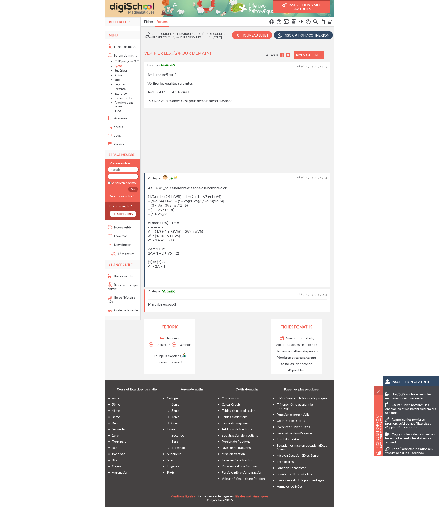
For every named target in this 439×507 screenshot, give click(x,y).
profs (171, 472)
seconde (118, 429)
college (172, 398)
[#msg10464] (299, 178)
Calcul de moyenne (235, 423)
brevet (117, 423)
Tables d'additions (235, 417)
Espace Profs (123, 98)
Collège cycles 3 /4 (127, 61)
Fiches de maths (125, 47)
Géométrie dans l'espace (294, 433)
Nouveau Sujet (254, 35)
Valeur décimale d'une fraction (243, 478)
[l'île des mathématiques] (219, 8)
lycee (171, 429)
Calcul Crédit (231, 404)
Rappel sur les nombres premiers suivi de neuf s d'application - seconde (408, 423)
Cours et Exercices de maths (137, 389)
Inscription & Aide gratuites (304, 7)
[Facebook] (282, 55)
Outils (118, 127)
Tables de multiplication (238, 410)
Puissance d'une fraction (239, 466)
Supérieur (121, 70)
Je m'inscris (123, 214)
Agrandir (184, 345)
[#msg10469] (299, 294)
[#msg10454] (299, 67)
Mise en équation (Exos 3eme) (298, 455)
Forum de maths (125, 55)
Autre (118, 75)
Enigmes (120, 84)
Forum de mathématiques (174, 33)
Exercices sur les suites (293, 427)
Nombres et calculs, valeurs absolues (173, 37)
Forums (162, 21)
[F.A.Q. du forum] (279, 22)
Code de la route (125, 310)
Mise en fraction (233, 454)
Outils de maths (247, 389)
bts (114, 460)
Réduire (161, 345)
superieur (174, 454)
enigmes (173, 466)
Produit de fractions (236, 441)
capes (116, 466)
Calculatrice (230, 398)
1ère (115, 435)
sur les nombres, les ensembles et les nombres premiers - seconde (411, 409)
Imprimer (173, 338)
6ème (116, 398)
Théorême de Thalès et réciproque (302, 398)
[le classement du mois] (301, 22)
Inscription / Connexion (306, 35)
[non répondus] (323, 22)
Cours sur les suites (291, 421)
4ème (116, 410)
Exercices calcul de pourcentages (300, 480)
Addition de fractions (237, 429)
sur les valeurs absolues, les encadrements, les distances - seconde (410, 438)
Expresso (121, 93)
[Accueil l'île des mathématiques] (148, 33)
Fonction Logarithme (291, 468)
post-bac (118, 454)
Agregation (120, 472)
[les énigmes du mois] (293, 22)
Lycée (202, 33)
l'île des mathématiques (251, 496)
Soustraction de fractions (240, 435)
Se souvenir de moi (124, 183)
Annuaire (120, 118)
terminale (119, 441)
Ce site (118, 144)
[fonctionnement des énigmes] (308, 22)
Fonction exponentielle (293, 414)
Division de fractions (236, 448)
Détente (120, 89)
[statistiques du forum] (330, 22)
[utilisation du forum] (271, 22)
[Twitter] (289, 55)
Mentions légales (183, 496)
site (170, 460)
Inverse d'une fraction (237, 460)
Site (117, 79)
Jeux (117, 135)
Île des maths (123, 276)
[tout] (217, 37)
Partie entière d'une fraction (242, 472)
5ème (116, 404)
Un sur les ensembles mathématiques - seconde (408, 396)
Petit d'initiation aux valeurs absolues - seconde (409, 451)
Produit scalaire (288, 439)
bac (114, 448)
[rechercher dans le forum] (315, 22)
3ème (116, 417)
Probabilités (285, 462)
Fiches (149, 21)
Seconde (216, 33)
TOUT (119, 111)
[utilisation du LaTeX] (286, 22)
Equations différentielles (294, 474)
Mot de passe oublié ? (121, 196)
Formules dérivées (290, 486)
